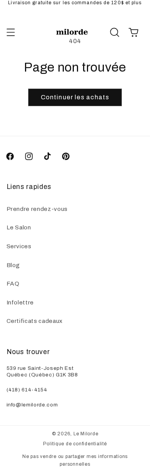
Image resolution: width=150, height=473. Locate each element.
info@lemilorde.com (32, 404)
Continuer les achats (75, 97)
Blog (13, 265)
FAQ (13, 283)
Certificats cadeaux (35, 320)
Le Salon (19, 227)
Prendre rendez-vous (37, 208)
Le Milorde (85, 433)
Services (19, 246)
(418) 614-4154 (27, 389)
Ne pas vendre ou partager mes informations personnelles (75, 460)
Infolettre (20, 302)
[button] (10, 32)
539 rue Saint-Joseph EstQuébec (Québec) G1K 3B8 (42, 371)
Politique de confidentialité (75, 443)
